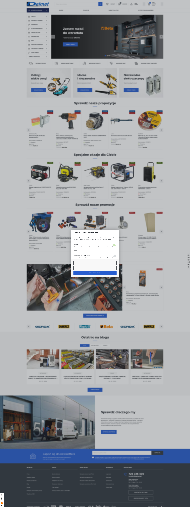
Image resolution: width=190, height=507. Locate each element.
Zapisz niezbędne (95, 268)
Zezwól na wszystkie (95, 273)
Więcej (75, 250)
